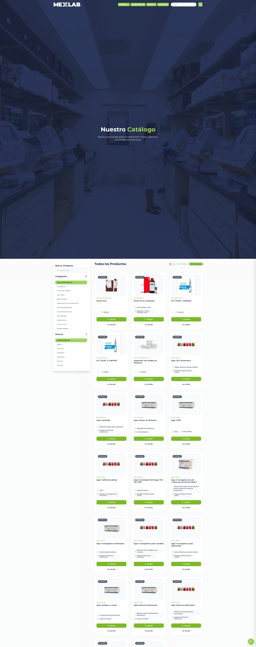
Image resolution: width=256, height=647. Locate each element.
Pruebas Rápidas (62, 329)
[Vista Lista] (173, 264)
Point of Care (61, 324)
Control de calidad (63, 291)
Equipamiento (137, 5)
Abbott (59, 344)
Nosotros (161, 5)
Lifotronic (60, 365)
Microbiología (61, 316)
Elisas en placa (62, 299)
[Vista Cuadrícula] (170, 264)
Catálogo (122, 5)
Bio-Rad (59, 361)
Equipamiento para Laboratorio (68, 303)
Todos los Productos (64, 282)
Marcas (150, 5)
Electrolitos (61, 295)
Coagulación (61, 287)
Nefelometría (61, 320)
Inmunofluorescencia (64, 312)
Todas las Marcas (63, 340)
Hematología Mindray (64, 308)
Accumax (60, 349)
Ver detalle (111, 325)
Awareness (60, 357)
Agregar (113, 319)
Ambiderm (60, 353)
